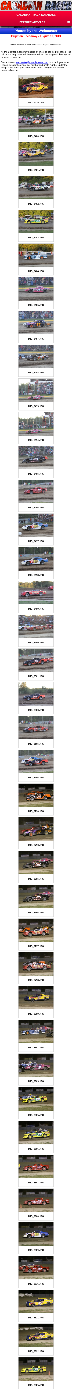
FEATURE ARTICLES (32, 22)
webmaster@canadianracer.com (32, 62)
